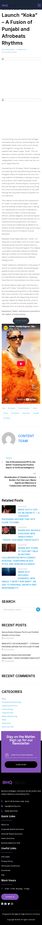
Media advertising (9, 716)
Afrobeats (11, 408)
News (4, 720)
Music (6, 413)
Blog (4, 699)
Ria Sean (7, 418)
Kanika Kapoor (24, 408)
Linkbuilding (7, 709)
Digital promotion (9, 706)
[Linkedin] (2, 904)
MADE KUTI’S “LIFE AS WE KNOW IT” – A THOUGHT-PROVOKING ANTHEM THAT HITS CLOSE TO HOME (20, 516)
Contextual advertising (11, 702)
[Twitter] (8, 904)
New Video (26, 413)
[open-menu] (39, 5)
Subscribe (21, 764)
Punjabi (36, 413)
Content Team (9, 49)
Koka (35, 408)
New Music (15, 413)
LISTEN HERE (21, 321)
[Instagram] (12, 904)
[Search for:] (18, 609)
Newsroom (22, 49)
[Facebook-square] (5, 904)
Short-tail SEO (8, 727)
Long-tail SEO (7, 713)
